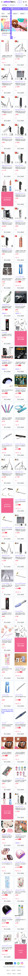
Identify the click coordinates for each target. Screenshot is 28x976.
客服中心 (8, 970)
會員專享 (10, 32)
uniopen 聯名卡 (17, 9)
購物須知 (19, 970)
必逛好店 (10, 26)
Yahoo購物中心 (9, 2)
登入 (20, 2)
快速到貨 (10, 18)
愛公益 (10, 35)
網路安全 (9, 973)
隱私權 (14, 973)
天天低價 (10, 20)
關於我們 (14, 970)
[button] (13, 37)
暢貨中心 (10, 15)
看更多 (10, 37)
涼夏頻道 (10, 23)
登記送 (10, 12)
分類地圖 (19, 973)
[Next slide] (12, 46)
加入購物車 (7, 65)
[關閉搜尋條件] (8, 5)
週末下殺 (10, 29)
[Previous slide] (2, 46)
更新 (24, 966)
